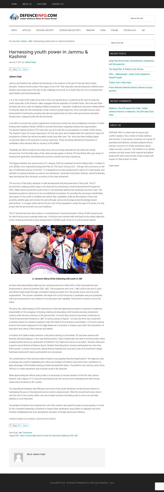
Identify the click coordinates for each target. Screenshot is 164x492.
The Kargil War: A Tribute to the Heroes (126, 69)
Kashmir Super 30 (44, 436)
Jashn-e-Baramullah (28, 436)
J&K (20, 433)
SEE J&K (74, 436)
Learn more (114, 165)
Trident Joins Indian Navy (120, 82)
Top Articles (27, 433)
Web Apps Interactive (99, 483)
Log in (111, 483)
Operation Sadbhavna (61, 436)
